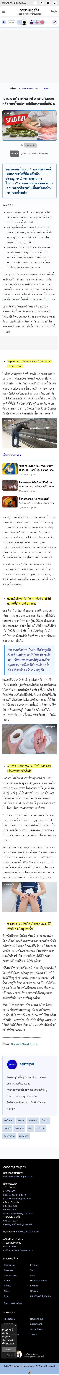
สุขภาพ (21, 1120)
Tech (32, 1270)
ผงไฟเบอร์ (23, 1136)
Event (7, 1296)
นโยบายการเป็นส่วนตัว (40, 1296)
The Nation (9, 1319)
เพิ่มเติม (10, 1343)
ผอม (30, 1128)
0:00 (9, 22)
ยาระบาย (41, 1128)
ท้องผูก (45, 1120)
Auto (32, 1275)
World (7, 1281)
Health (46, 88)
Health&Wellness (30, 88)
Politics (7, 1286)
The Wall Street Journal (24, 1044)
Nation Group (36, 1319)
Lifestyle (34, 1286)
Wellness (19, 1128)
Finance (34, 1265)
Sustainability (10, 1275)
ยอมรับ (9, 1349)
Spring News (36, 1329)
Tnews (33, 1334)
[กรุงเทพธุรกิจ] (29, 11)
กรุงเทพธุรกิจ (36, 1324)
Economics (9, 1265)
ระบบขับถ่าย (9, 1136)
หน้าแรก (13, 88)
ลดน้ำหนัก (8, 1120)
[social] (35, 3)
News (7, 1291)
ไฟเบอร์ (7, 1128)
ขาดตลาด (33, 1120)
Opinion (34, 1291)
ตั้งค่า (9, 1355)
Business (8, 1270)
